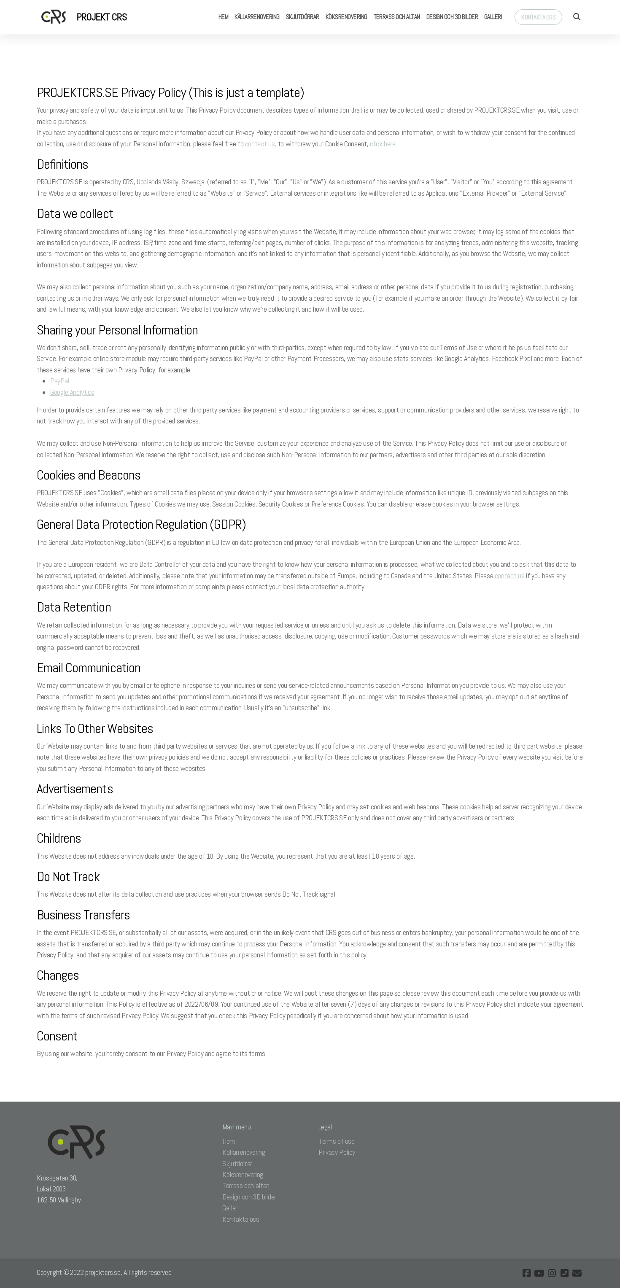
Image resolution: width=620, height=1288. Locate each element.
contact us (260, 143)
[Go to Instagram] (551, 1273)
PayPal (59, 380)
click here (382, 143)
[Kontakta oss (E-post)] (577, 1273)
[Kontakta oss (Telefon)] (564, 1273)
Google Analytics (72, 392)
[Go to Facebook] (526, 1273)
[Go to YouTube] (539, 1273)
